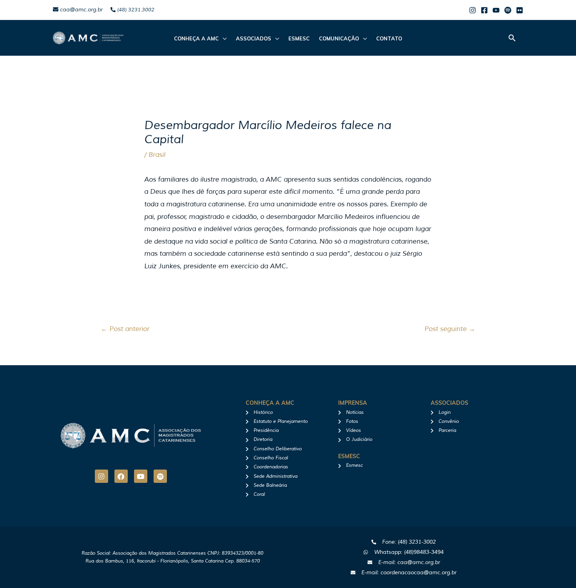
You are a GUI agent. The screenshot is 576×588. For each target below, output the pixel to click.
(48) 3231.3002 (135, 10)
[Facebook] (484, 10)
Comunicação (339, 38)
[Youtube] (496, 10)
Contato (389, 38)
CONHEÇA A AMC (196, 38)
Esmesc (299, 38)
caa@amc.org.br (80, 9)
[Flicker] (519, 10)
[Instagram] (472, 10)
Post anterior (125, 329)
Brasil (157, 155)
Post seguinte (449, 329)
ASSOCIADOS (253, 38)
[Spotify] (507, 10)
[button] (512, 38)
